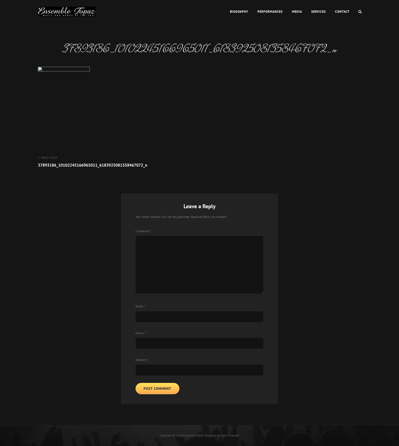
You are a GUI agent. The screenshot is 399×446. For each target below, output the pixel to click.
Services (318, 11)
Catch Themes (230, 435)
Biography (239, 11)
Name (141, 306)
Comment (144, 231)
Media (297, 11)
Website (142, 360)
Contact (342, 11)
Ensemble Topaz (193, 435)
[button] (67, 12)
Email (141, 333)
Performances (270, 11)
